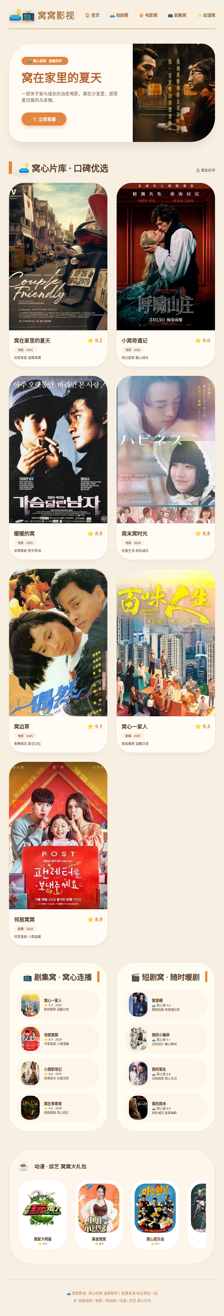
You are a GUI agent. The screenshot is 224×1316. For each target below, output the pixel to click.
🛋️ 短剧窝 (119, 15)
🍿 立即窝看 (44, 119)
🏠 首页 (92, 15)
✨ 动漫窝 (206, 15)
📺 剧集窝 (177, 15)
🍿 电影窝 (148, 15)
